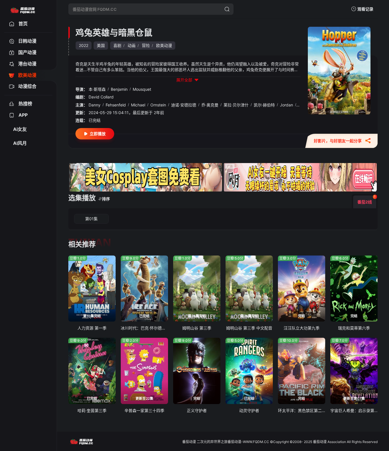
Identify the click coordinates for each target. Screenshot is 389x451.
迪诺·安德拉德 (183, 104)
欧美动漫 (164, 45)
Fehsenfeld (116, 104)
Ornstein (158, 104)
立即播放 (98, 133)
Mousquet (142, 89)
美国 (101, 45)
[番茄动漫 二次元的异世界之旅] (22, 9)
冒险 (146, 45)
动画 (132, 45)
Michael (138, 104)
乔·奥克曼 (209, 104)
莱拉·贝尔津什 (236, 104)
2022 (83, 45)
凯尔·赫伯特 (264, 104)
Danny (95, 104)
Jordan (286, 104)
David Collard (101, 96)
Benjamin (119, 89)
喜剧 (117, 45)
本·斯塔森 (97, 89)
